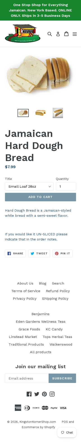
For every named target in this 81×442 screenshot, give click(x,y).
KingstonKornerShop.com (37, 421)
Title (8, 179)
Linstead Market (23, 337)
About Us (25, 283)
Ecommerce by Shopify (38, 427)
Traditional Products (26, 344)
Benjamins (41, 314)
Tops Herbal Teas (57, 337)
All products (40, 352)
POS (65, 421)
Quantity (62, 179)
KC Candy (54, 329)
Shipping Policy (55, 298)
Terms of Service (25, 291)
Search (58, 283)
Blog (42, 283)
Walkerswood (61, 344)
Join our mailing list (41, 366)
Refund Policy (58, 291)
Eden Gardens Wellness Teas (40, 321)
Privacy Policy (24, 298)
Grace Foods (29, 329)
